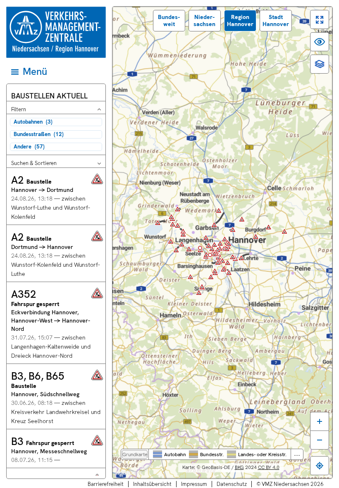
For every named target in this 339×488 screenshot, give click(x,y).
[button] (56, 196)
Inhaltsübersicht (152, 484)
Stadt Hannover (276, 20)
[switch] (319, 19)
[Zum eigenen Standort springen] (319, 465)
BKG (239, 467)
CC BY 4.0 (268, 467)
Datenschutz (232, 484)
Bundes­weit (169, 20)
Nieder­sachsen (204, 20)
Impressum (194, 484)
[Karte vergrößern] (319, 421)
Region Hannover (240, 20)
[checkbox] (56, 122)
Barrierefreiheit (106, 484)
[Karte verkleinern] (319, 440)
